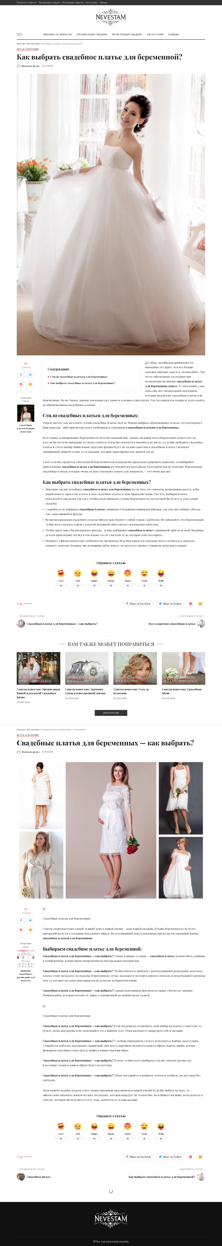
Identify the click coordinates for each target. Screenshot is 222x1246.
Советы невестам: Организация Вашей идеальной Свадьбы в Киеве (38, 693)
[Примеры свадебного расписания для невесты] (25, 959)
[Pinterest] (21, 384)
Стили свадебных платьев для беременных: (79, 376)
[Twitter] (30, 374)
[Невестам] (111, 17)
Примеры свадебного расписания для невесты (26, 975)
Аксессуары (76, 674)
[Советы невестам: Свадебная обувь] (183, 668)
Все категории (28, 49)
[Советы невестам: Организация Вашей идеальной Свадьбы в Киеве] (38, 668)
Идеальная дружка (30, 66)
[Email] (30, 384)
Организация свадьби (35, 680)
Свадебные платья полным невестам (25, 428)
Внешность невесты (82, 677)
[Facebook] (21, 374)
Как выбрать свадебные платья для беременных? (82, 383)
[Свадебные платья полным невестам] (25, 413)
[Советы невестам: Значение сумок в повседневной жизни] (87, 668)
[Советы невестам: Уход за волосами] (135, 668)
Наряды (191, 680)
